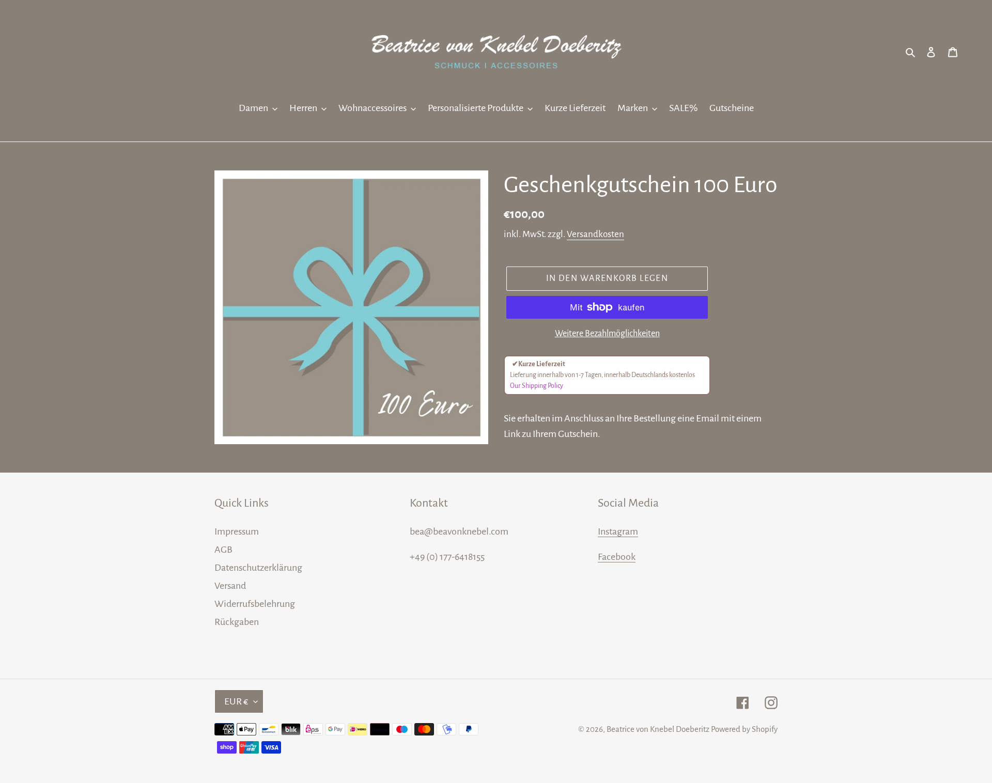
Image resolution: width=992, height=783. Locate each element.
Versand (230, 586)
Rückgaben (236, 622)
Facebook (617, 557)
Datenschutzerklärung (258, 567)
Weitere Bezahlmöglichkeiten (607, 333)
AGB (223, 549)
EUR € (236, 701)
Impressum (236, 531)
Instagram (618, 531)
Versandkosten (595, 234)
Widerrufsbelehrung (254, 604)
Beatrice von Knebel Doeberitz (658, 729)
